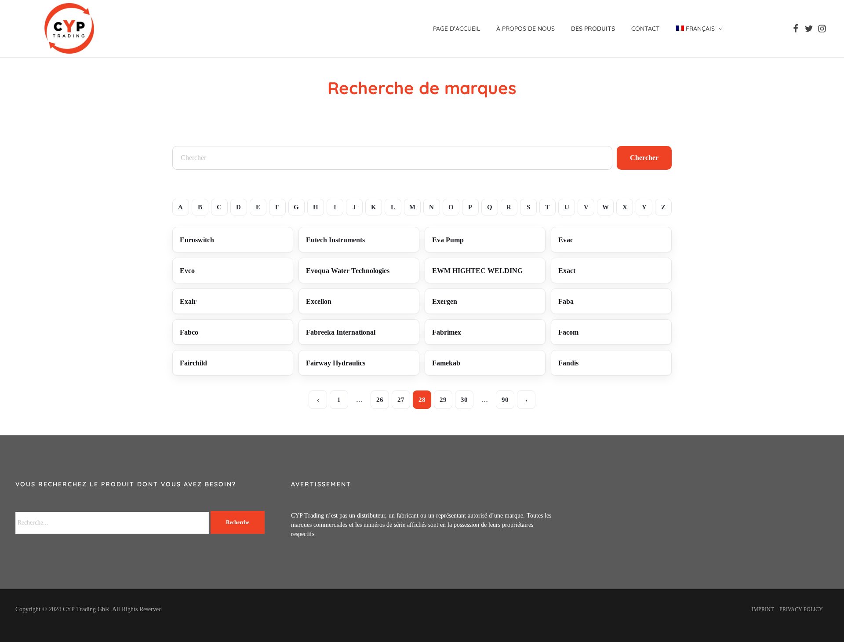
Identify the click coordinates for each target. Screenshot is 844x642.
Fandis (568, 363)
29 (443, 399)
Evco (187, 270)
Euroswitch (197, 240)
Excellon (318, 301)
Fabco (189, 332)
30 (464, 399)
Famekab (446, 363)
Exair (188, 301)
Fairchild (193, 363)
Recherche (237, 522)
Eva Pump (448, 240)
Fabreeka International (340, 332)
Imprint (763, 609)
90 (505, 399)
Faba (566, 301)
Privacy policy (801, 609)
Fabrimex (446, 332)
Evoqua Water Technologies (347, 270)
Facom (568, 332)
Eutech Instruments (335, 240)
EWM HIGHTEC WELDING (477, 270)
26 (379, 399)
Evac (565, 240)
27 (400, 399)
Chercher (644, 157)
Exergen (444, 301)
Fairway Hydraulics (335, 363)
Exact (566, 270)
